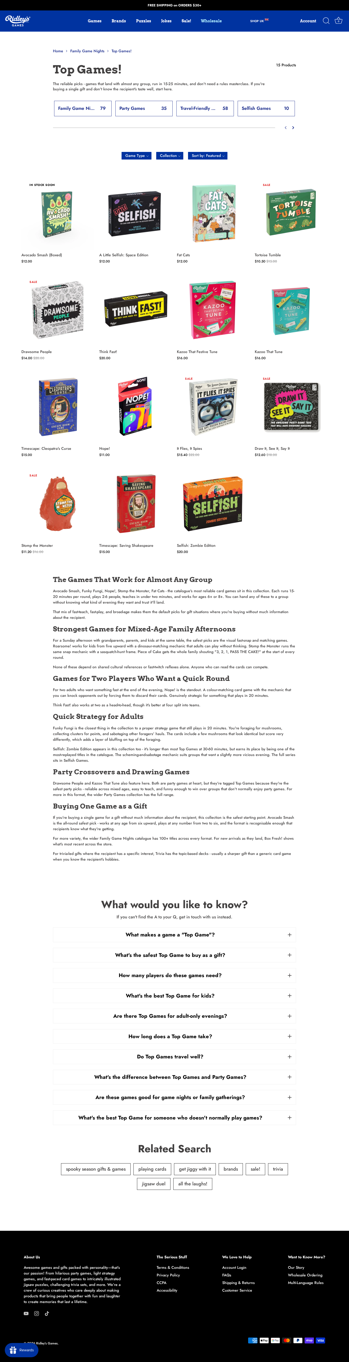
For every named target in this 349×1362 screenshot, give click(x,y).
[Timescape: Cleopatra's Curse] (57, 407)
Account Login (234, 1267)
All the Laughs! (192, 1183)
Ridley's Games (47, 1343)
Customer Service (237, 1290)
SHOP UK (257, 21)
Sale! (186, 21)
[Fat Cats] (213, 213)
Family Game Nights (116, 838)
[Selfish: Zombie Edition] (213, 503)
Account (308, 21)
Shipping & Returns (238, 1282)
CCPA (161, 1282)
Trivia (159, 853)
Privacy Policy (168, 1275)
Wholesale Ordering (305, 1275)
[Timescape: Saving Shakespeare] (135, 503)
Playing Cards (152, 1169)
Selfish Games (75, 760)
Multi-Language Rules (306, 1282)
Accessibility (167, 1290)
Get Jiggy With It (195, 1169)
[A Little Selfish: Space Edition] (135, 213)
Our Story (296, 1267)
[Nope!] (135, 407)
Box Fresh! (272, 838)
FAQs (226, 1275)
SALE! (255, 1169)
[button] (136, 155)
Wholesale (211, 21)
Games (95, 21)
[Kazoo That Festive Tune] (213, 310)
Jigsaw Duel (153, 1183)
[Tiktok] (47, 1313)
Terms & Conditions (173, 1267)
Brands (119, 21)
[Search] (326, 21)
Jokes (166, 21)
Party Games (114, 794)
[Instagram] (36, 1313)
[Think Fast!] (135, 310)
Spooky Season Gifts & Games (96, 1169)
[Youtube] (26, 1313)
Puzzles (143, 21)
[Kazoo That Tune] (291, 310)
